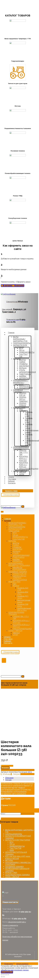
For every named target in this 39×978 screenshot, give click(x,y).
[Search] (22, 506)
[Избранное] (1, 498)
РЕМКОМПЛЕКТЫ (17, 846)
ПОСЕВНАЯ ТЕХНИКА (14, 867)
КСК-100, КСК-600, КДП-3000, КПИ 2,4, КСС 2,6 (17, 857)
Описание (9, 778)
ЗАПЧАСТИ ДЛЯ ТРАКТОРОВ (17, 840)
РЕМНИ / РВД (11, 873)
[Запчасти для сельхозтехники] (8, 294)
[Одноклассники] (3, 895)
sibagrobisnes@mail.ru (17, 922)
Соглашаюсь (7, 972)
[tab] (19, 778)
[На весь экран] (6, 974)
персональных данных (20, 970)
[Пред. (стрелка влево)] (2, 976)
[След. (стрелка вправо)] (4, 976)
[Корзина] (1, 501)
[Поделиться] (4, 974)
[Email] (4, 895)
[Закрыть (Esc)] (2, 974)
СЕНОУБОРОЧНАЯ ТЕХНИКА (17, 875)
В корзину (5, 768)
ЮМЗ (12, 850)
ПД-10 (12, 844)
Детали (8, 780)
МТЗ (30, 772)
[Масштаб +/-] (8, 974)
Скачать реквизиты (10, 925)
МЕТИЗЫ (9, 860)
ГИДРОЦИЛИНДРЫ (13, 834)
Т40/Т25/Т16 (15, 848)
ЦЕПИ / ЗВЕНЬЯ (12, 877)
